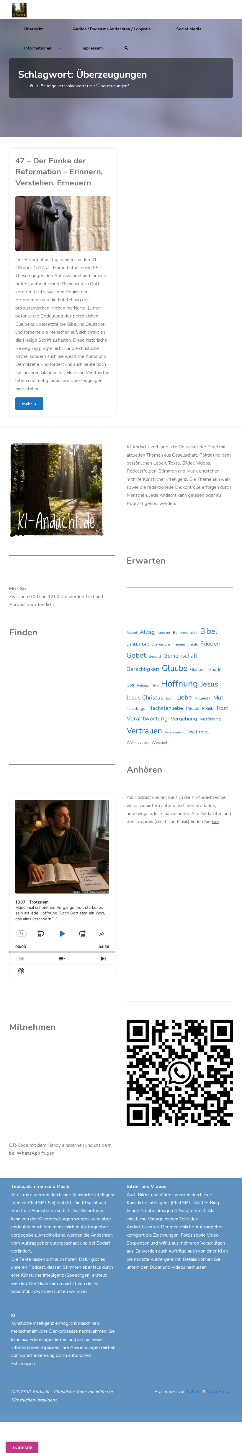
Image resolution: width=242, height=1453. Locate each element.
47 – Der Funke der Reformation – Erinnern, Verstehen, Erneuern (59, 171)
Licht (170, 698)
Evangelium (160, 644)
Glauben (198, 669)
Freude (192, 644)
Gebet (136, 655)
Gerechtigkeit (143, 669)
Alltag (147, 632)
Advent (132, 633)
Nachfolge (136, 708)
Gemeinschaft (180, 656)
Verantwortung (147, 719)
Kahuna (194, 1392)
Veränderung (175, 732)
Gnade (214, 669)
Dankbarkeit (138, 644)
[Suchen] (126, 48)
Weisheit (159, 742)
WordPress (218, 1392)
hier (215, 822)
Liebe (184, 697)
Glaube (174, 668)
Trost (222, 708)
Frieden (210, 643)
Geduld (154, 656)
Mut (218, 698)
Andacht (164, 633)
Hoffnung (179, 684)
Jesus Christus (145, 698)
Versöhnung (210, 719)
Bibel (209, 631)
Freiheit (179, 644)
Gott (130, 685)
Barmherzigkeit (185, 632)
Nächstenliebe (165, 708)
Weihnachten (138, 742)
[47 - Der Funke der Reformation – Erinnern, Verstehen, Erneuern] (86, 223)
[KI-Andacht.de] (19, 10)
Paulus (193, 708)
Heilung (143, 685)
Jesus (209, 684)
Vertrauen (144, 730)
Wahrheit (198, 731)
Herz (154, 685)
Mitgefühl (202, 698)
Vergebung (184, 718)
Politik (207, 708)
